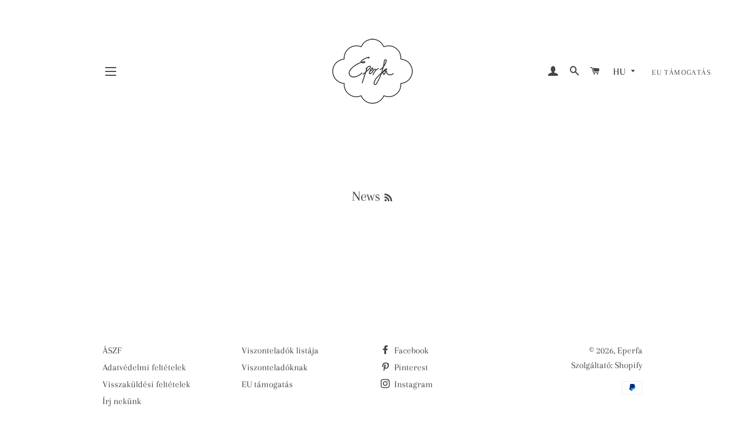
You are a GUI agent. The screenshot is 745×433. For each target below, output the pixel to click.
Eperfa (629, 350)
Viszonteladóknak (275, 367)
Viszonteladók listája (280, 350)
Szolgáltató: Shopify (606, 365)
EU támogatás (681, 72)
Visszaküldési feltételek (146, 384)
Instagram (412, 384)
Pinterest (410, 367)
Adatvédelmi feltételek (144, 367)
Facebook (410, 350)
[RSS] (388, 198)
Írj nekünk (122, 401)
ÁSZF (112, 350)
